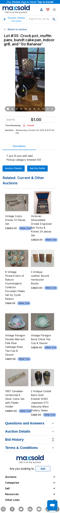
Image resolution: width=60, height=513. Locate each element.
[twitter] (21, 509)
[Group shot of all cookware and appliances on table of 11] (8, 109)
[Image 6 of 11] (30, 109)
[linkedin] (30, 509)
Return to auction (17, 29)
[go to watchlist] (48, 9)
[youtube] (39, 509)
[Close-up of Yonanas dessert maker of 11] (12, 109)
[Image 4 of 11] (21, 109)
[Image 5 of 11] (25, 109)
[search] (54, 19)
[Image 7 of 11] (34, 109)
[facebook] (12, 509)
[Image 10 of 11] (47, 109)
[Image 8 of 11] (39, 109)
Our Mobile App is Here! (30, 2)
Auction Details (13, 168)
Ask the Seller (37, 168)
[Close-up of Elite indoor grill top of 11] (17, 109)
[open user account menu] (41, 9)
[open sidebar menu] (54, 9)
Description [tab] (19, 146)
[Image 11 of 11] (52, 109)
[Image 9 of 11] (43, 109)
